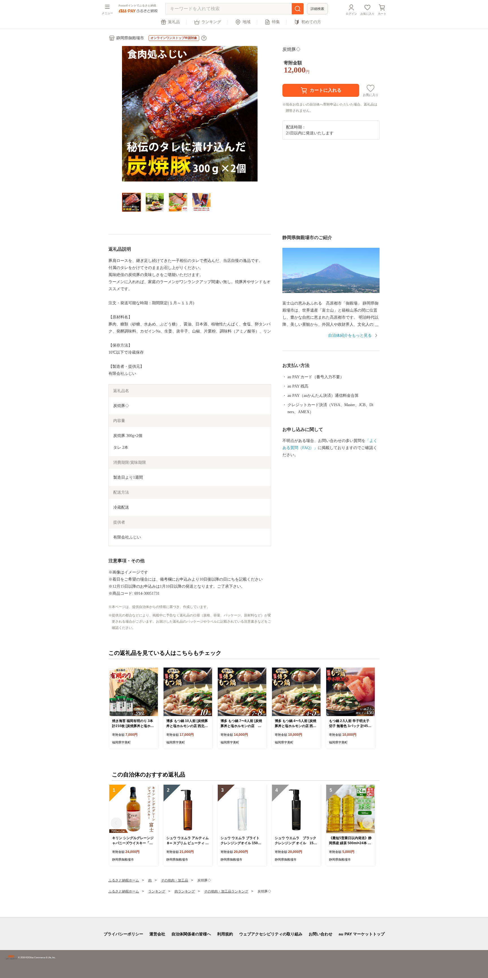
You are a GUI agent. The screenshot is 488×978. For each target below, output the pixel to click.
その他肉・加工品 (174, 880)
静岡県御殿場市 (130, 38)
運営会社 (157, 934)
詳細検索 (317, 9)
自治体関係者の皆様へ (191, 934)
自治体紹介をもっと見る (350, 335)
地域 (246, 22)
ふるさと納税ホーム (123, 880)
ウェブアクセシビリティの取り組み (270, 934)
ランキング (211, 22)
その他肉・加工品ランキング (226, 891)
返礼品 (174, 22)
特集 (276, 22)
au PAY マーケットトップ (362, 934)
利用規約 (225, 934)
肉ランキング (185, 891)
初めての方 (311, 22)
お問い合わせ (320, 934)
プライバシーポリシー (123, 934)
